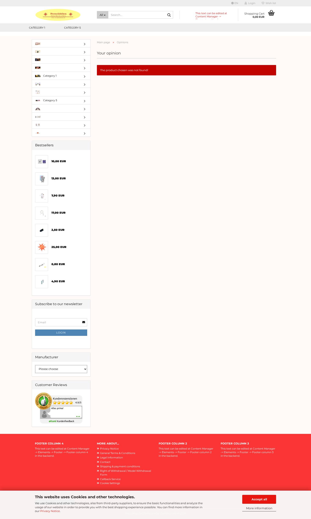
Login (61, 332)
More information (259, 508)
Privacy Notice (50, 511)
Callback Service (110, 479)
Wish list (270, 3)
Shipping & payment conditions (120, 466)
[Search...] (169, 15)
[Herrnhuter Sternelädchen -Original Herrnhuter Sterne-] (63, 14)
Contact (105, 462)
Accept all (259, 499)
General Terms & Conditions (117, 453)
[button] (234, 3)
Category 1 (37, 27)
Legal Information (111, 457)
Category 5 (72, 27)
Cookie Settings (110, 483)
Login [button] (251, 3)
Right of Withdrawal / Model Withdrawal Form (125, 472)
